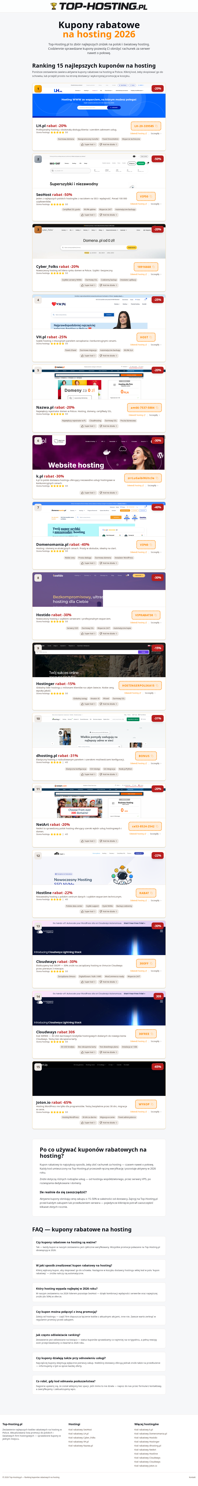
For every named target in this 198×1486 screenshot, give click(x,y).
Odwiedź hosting (137, 133)
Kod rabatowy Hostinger (146, 1441)
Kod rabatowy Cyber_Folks (82, 1437)
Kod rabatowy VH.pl (79, 1441)
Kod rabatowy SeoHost (80, 1429)
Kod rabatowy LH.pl (79, 1433)
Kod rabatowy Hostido (145, 1437)
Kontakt (192, 1477)
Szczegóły (155, 133)
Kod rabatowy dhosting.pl (147, 1445)
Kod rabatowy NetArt (145, 1449)
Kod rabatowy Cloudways (147, 1457)
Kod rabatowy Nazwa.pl (81, 1445)
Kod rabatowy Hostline (146, 1453)
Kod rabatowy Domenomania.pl (150, 1433)
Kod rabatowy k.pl (143, 1429)
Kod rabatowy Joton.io (145, 1465)
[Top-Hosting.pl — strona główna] (99, 6)
